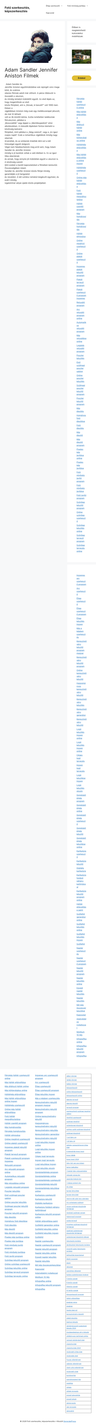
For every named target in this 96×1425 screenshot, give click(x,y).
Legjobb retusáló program (80, 348)
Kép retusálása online (81, 338)
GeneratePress (69, 1421)
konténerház (71, 1375)
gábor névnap (71, 1076)
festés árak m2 (71, 1310)
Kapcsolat (50, 13)
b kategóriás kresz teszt (75, 1151)
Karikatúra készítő (43, 1199)
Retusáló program (13, 1165)
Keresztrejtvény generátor (47, 1134)
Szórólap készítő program (81, 505)
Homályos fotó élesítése (16, 1221)
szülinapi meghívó (72, 1121)
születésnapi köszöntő (74, 1125)
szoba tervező (71, 1221)
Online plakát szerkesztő (16, 1143)
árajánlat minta (71, 1302)
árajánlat (69, 1306)
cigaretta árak (71, 1344)
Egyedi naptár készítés (80, 991)
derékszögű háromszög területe (78, 1245)
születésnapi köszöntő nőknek (77, 1237)
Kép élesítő (10, 1229)
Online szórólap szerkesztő (17, 1264)
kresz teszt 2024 (72, 1159)
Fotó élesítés (11, 1225)
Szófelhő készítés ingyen (81, 937)
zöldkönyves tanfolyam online (77, 1336)
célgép (68, 1387)
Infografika (82, 1056)
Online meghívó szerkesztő (17, 1139)
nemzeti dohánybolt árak (75, 1340)
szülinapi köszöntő (73, 1133)
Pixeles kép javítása (14, 1241)
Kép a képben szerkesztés (47, 1098)
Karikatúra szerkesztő (81, 854)
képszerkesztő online (74, 1095)
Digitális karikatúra (43, 1203)
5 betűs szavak (72, 1279)
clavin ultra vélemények (75, 1367)
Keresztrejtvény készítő (46, 1138)
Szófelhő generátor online (81, 917)
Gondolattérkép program (81, 798)
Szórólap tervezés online (81, 548)
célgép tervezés (72, 1391)
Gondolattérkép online (81, 808)
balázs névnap (71, 1084)
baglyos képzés (72, 1322)
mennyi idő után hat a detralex (77, 1199)
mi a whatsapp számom (74, 1202)
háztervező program (73, 1217)
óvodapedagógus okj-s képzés (77, 1332)
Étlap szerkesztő (53, 6)
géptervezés (71, 1403)
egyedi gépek (71, 1399)
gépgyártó (70, 1411)
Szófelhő (81, 944)
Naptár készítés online (80, 981)
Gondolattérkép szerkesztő (48, 1180)
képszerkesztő (71, 1088)
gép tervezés (71, 1407)
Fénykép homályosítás (81, 226)
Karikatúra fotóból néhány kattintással (81, 881)
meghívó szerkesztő (73, 1117)
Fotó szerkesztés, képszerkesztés (17, 9)
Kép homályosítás (81, 216)
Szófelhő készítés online (81, 927)
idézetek (69, 1267)
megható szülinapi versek (75, 1213)
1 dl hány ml (70, 1141)
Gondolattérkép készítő (81, 831)
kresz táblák (70, 1155)
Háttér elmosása (12, 1135)
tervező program (72, 1107)
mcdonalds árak (72, 1356)
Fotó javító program (14, 1256)
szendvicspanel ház (73, 1379)
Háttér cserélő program (80, 206)
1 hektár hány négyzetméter (76, 1171)
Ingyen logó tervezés (45, 1160)
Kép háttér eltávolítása (81, 114)
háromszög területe (73, 1241)
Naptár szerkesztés (81, 951)
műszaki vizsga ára (73, 1175)
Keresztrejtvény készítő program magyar (82, 647)
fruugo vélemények (73, 1360)
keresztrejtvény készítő (75, 1314)
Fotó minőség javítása (76, 6)
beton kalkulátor (72, 1167)
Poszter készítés (12, 1191)
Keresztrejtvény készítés (46, 1130)
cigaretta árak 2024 (73, 1348)
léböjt (68, 1263)
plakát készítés (71, 1318)
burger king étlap (72, 1191)
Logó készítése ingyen (81, 778)
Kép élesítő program (80, 442)
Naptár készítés (42, 1261)
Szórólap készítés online (81, 528)
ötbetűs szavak (72, 1286)
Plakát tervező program (80, 282)
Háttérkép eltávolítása (81, 147)
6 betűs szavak (72, 1282)
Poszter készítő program (80, 401)
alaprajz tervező (72, 1099)
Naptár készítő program (80, 971)
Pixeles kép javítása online (17, 1237)
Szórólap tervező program (81, 538)
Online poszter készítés (80, 378)
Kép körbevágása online (82, 137)
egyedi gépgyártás (73, 1395)
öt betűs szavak (72, 1290)
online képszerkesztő (74, 1092)
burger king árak (72, 1195)
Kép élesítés (10, 1217)
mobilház (69, 1383)
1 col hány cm (71, 1137)
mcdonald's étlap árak (74, 1352)
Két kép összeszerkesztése (81, 1008)
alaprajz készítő (72, 1103)
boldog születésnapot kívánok (77, 1275)
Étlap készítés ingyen (80, 621)
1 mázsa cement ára (73, 1183)
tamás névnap (71, 1080)
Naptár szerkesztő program (81, 961)
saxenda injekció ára (73, 1179)
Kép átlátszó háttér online (17, 1086)
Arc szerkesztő (81, 591)
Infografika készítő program (82, 1049)
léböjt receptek (72, 1259)
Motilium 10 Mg (42, 1277)
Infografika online (43, 1281)
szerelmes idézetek (73, 1271)
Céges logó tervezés (44, 1156)
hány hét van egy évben (75, 1163)
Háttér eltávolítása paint (81, 907)
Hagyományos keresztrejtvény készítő (82, 689)
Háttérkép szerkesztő (81, 170)
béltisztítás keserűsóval (75, 1255)
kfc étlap (69, 1187)
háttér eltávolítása (73, 1298)
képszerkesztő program (75, 1294)
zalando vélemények (73, 1364)
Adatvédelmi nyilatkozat (46, 1273)
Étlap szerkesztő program (81, 611)
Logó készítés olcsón (80, 788)
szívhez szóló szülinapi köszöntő (78, 1129)
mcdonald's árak (72, 1371)
